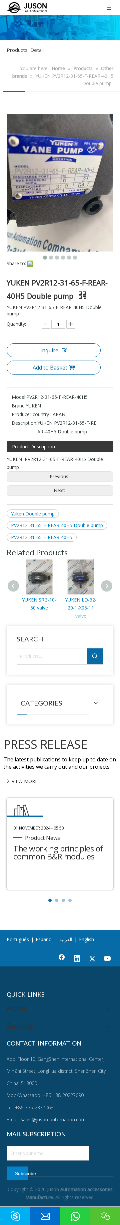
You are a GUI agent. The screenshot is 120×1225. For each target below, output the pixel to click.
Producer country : (31, 414)
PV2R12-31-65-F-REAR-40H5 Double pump (57, 525)
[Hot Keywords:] (95, 656)
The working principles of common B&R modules (58, 852)
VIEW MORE (25, 781)
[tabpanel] (60, 844)
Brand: (19, 405)
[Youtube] (107, 959)
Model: (19, 397)
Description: (24, 423)
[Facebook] (61, 959)
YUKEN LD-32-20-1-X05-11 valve (81, 608)
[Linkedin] (77, 959)
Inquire (49, 350)
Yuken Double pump (33, 513)
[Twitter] (92, 959)
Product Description (33, 446)
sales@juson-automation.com (53, 1119)
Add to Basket (50, 367)
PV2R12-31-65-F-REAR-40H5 (41, 537)
